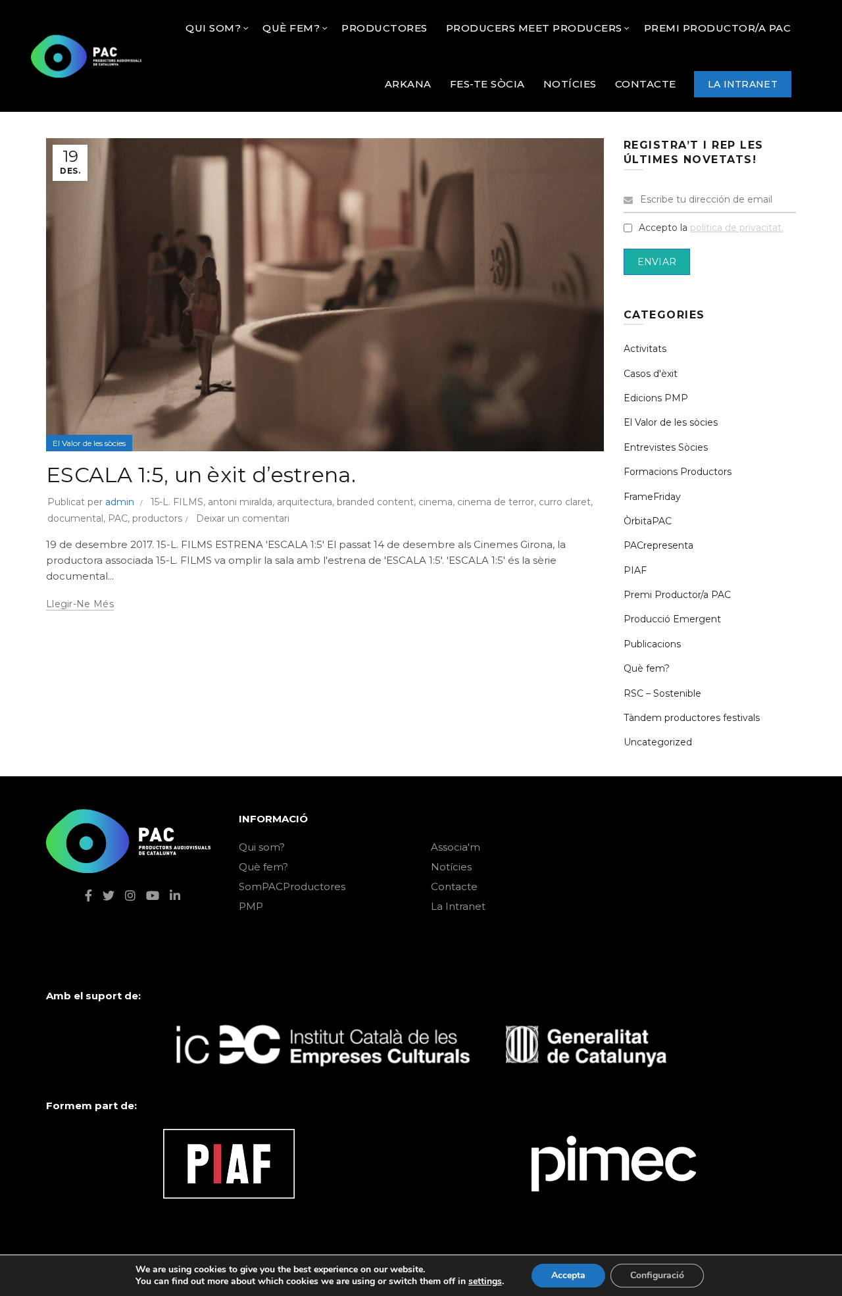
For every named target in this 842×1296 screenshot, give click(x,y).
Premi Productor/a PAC (717, 28)
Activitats (645, 349)
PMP (251, 906)
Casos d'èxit (651, 374)
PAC (118, 518)
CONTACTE (645, 84)
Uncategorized (658, 742)
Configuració (657, 1275)
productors (157, 518)
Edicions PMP (656, 398)
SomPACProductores (292, 886)
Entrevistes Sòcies (666, 447)
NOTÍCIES (570, 84)
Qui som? (262, 847)
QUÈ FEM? (291, 28)
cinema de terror (495, 502)
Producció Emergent (672, 619)
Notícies (451, 866)
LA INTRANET (743, 84)
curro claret (565, 502)
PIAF (635, 570)
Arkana (408, 84)
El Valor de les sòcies (89, 443)
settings (485, 1281)
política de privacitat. (736, 228)
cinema (435, 502)
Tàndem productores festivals (692, 718)
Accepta (568, 1275)
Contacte (454, 886)
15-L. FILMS (177, 502)
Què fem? (647, 668)
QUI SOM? (213, 28)
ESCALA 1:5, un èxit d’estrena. (201, 474)
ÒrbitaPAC (648, 521)
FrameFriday (652, 497)
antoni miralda (240, 502)
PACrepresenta (658, 545)
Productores (384, 28)
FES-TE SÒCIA (487, 84)
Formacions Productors (677, 472)
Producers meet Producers (534, 28)
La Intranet (458, 906)
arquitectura (304, 502)
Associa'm (455, 847)
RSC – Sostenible (662, 693)
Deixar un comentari (242, 518)
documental (75, 518)
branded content (375, 502)
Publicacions (652, 644)
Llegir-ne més (80, 604)
